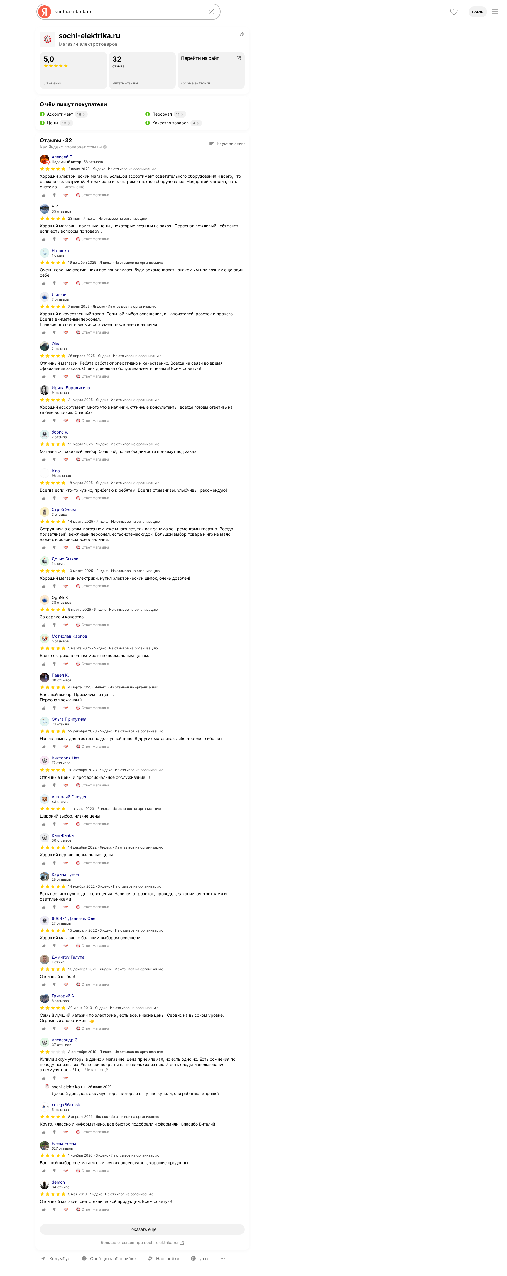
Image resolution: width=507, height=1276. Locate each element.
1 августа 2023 (81, 808)
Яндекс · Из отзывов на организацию (125, 169)
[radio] (44, 195)
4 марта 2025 (79, 687)
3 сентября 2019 (82, 1052)
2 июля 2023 (79, 169)
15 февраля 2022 (82, 930)
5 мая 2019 (77, 1194)
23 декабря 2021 (82, 969)
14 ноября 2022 (81, 886)
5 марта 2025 (79, 648)
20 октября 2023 (82, 770)
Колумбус (59, 1258)
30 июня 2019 (80, 1008)
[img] (53, 169)
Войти (478, 12)
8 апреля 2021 (80, 1116)
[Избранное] (453, 11)
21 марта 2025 (80, 399)
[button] (227, 143)
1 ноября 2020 (80, 1155)
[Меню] (495, 12)
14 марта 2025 (80, 521)
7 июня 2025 (78, 306)
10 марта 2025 (80, 570)
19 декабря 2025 (82, 262)
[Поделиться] (242, 34)
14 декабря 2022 (82, 847)
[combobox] (127, 11)
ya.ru (204, 1258)
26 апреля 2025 (81, 355)
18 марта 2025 (80, 482)
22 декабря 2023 (82, 731)
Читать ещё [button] (73, 186)
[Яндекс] (44, 11)
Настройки (167, 1258)
